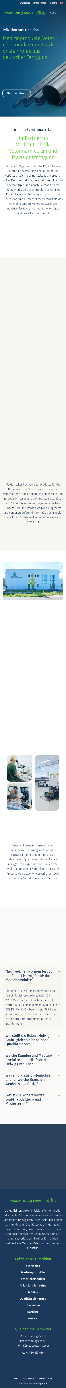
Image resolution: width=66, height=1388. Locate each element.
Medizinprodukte (33, 1272)
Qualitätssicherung (33, 1298)
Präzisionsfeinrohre (33, 1285)
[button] (55, 12)
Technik (33, 1292)
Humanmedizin (17, 489)
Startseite (25, 3)
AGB (16, 1378)
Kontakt (33, 1318)
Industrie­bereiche (32, 494)
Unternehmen (39, 3)
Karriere (53, 3)
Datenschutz (45, 1378)
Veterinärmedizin (39, 489)
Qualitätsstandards (35, 859)
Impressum (28, 1378)
